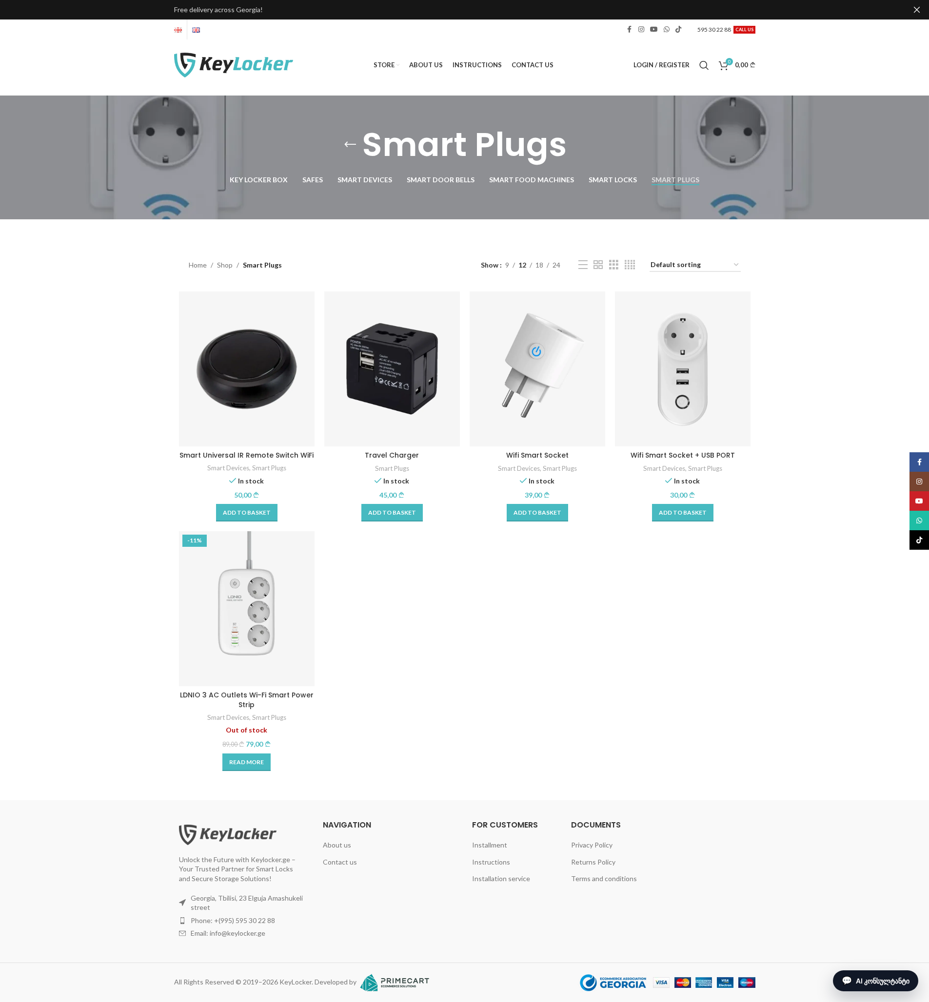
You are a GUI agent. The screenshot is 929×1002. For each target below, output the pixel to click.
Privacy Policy (592, 845)
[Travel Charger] (392, 368)
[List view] (583, 265)
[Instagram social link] (641, 29)
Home (198, 265)
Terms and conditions (604, 878)
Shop (225, 265)
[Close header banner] (917, 9)
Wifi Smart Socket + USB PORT (683, 455)
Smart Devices (228, 468)
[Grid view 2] (598, 265)
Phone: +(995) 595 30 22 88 (233, 920)
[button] (246, 512)
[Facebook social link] (629, 29)
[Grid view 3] (613, 265)
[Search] (704, 65)
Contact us (340, 862)
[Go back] (350, 144)
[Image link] (228, 833)
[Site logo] (234, 64)
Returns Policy (593, 862)
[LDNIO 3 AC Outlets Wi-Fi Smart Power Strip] (247, 608)
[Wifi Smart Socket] (537, 368)
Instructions (491, 862)
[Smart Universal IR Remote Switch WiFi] (247, 368)
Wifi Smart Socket (537, 455)
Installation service (501, 878)
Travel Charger (392, 455)
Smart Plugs (269, 468)
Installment (489, 845)
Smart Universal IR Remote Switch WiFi (246, 455)
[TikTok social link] (678, 29)
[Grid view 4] (630, 265)
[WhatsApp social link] (666, 29)
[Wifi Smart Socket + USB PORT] (683, 368)
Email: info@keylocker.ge (228, 933)
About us (337, 845)
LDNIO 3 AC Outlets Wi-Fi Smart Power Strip (247, 700)
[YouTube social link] (654, 29)
